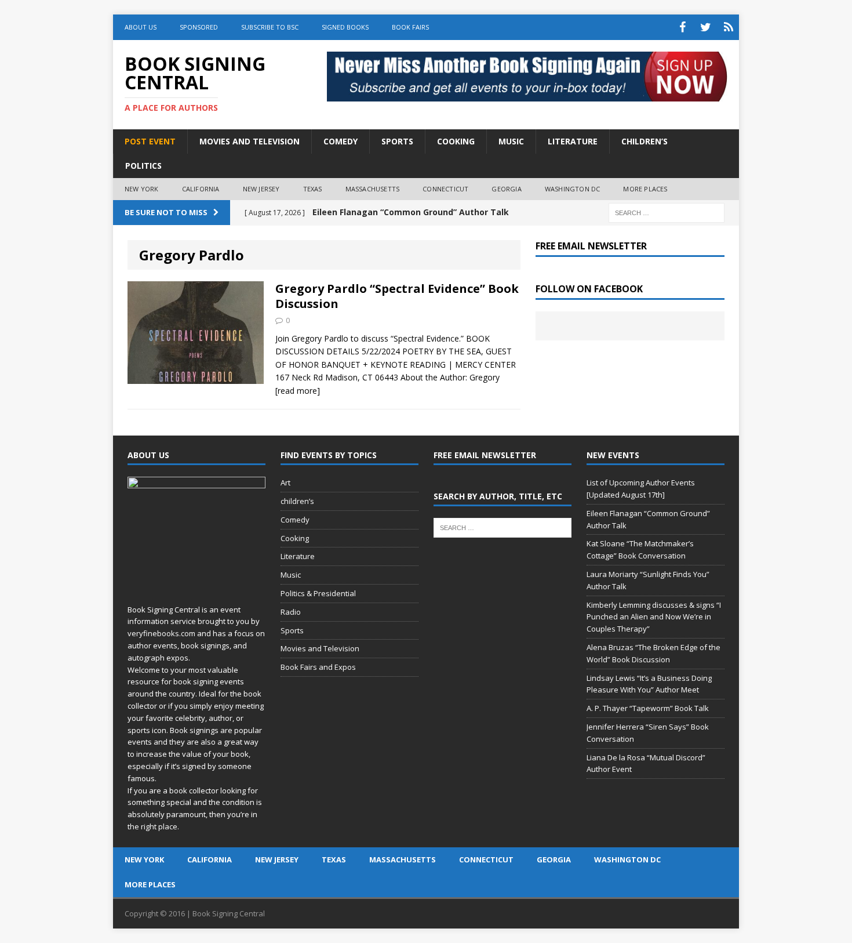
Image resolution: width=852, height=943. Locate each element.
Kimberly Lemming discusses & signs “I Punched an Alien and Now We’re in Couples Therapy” (654, 617)
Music (291, 575)
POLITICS (143, 165)
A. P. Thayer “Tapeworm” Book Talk (648, 708)
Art (285, 482)
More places (645, 188)
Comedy (295, 519)
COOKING (456, 141)
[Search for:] (666, 211)
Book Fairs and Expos (318, 667)
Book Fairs (410, 27)
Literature (298, 556)
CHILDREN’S (644, 141)
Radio (291, 612)
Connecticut (445, 188)
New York (142, 188)
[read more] (297, 390)
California (201, 188)
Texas (312, 188)
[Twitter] (705, 27)
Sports (292, 630)
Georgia (506, 188)
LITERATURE (573, 141)
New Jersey (261, 188)
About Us (140, 27)
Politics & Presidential (318, 593)
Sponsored (199, 27)
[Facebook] (682, 27)
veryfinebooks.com (161, 633)
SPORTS (397, 141)
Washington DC (572, 188)
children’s (297, 501)
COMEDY (340, 141)
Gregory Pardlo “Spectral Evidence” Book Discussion (397, 296)
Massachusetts (372, 188)
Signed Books (345, 27)
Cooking (295, 538)
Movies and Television (249, 141)
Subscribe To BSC (269, 27)
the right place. (153, 826)
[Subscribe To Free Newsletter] (728, 27)
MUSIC (511, 141)
